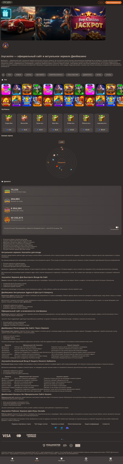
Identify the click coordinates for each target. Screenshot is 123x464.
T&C (61, 228)
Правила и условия (57, 424)
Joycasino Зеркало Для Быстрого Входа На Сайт (17, 240)
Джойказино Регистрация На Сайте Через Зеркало (18, 245)
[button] (57, 74)
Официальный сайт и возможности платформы (17, 243)
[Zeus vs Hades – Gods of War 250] (37, 100)
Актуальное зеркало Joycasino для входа (15, 239)
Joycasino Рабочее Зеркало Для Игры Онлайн (16, 249)
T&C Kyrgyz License (41, 424)
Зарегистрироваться (113, 2)
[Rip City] (37, 89)
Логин (101, 2)
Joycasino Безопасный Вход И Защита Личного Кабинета (20, 246)
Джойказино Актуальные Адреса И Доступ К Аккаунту (18, 242)
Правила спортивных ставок (21, 424)
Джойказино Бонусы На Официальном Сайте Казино (18, 248)
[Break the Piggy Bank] (6, 100)
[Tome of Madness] (16, 89)
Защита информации (92, 424)
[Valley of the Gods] (16, 100)
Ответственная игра (74, 424)
